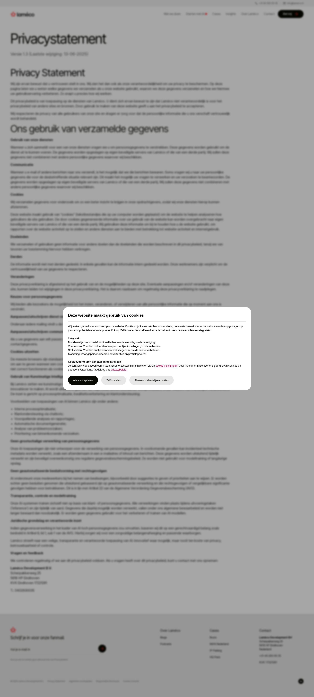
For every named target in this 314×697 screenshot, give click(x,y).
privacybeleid (118, 369)
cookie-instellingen (166, 365)
